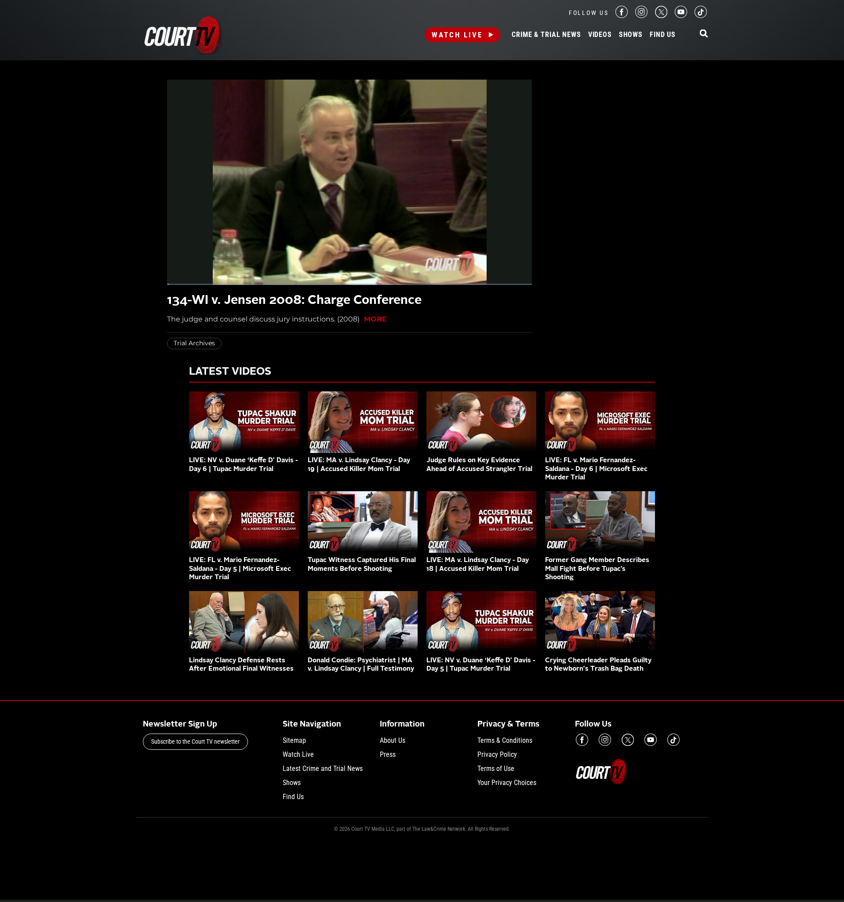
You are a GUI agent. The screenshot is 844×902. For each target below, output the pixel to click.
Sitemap (294, 740)
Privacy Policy (497, 754)
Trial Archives (194, 343)
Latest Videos (230, 372)
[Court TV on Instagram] (641, 15)
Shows (631, 34)
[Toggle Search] (704, 34)
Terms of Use (495, 768)
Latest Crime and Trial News (323, 768)
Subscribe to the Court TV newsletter (195, 741)
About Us (392, 740)
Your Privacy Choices (506, 782)
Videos (600, 34)
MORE (375, 319)
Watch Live (457, 34)
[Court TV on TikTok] (701, 15)
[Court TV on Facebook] (621, 15)
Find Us (663, 34)
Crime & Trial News (546, 34)
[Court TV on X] (661, 15)
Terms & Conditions (504, 740)
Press (388, 754)
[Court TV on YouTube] (681, 15)
